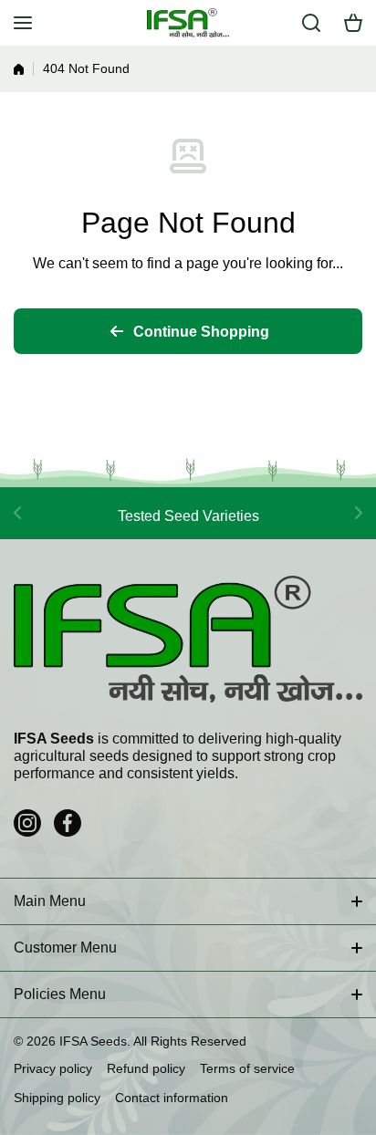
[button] (353, 23)
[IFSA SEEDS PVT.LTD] (188, 23)
